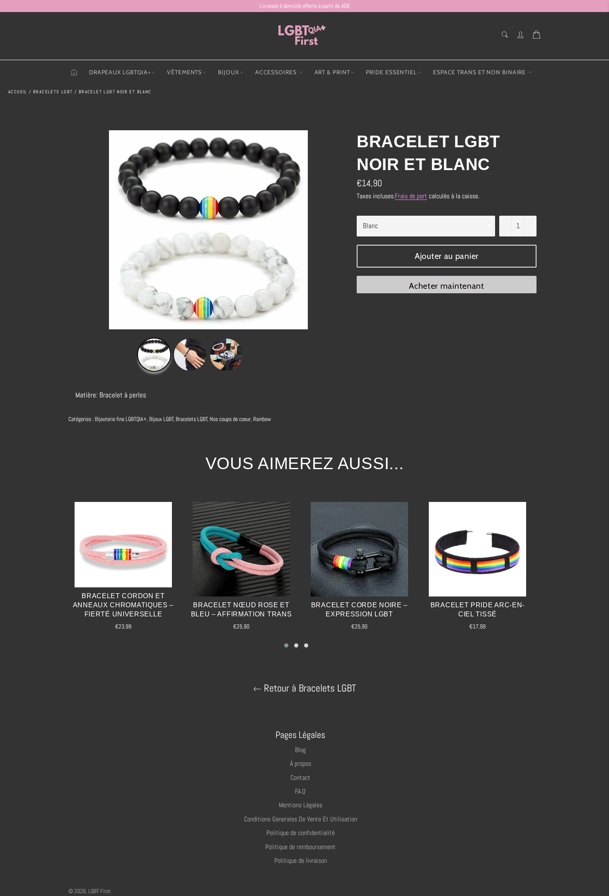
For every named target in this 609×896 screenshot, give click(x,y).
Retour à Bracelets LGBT (308, 688)
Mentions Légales (300, 805)
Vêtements (184, 72)
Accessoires (276, 72)
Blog (300, 749)
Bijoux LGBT (161, 419)
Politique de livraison (300, 860)
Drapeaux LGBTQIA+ (120, 72)
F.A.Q (300, 791)
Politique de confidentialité (300, 832)
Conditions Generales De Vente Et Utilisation (300, 819)
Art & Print (332, 72)
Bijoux (228, 72)
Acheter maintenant (446, 286)
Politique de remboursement (300, 846)
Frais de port (411, 196)
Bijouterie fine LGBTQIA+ (121, 419)
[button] (286, 645)
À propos (300, 763)
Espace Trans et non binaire (480, 72)
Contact (300, 777)
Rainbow (262, 419)
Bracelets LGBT (192, 419)
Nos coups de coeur (230, 419)
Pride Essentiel (391, 72)
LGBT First (99, 891)
